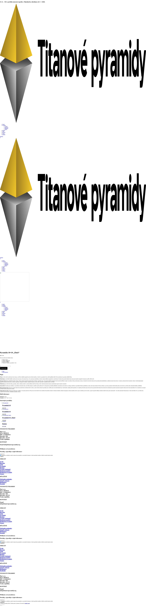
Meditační (6, 128)
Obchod (3, 305)
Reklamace (3, 482)
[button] (74, 125)
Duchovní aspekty (5, 471)
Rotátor (3, 130)
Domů (3, 124)
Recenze (3, 132)
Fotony (6, 129)
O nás (3, 133)
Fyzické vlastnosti (5, 469)
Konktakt (3, 570)
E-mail (1, 454)
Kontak (2, 533)
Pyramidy (4, 125)
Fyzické (6, 126)
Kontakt (3, 134)
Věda (3, 131)
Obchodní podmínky (6, 479)
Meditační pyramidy (6, 472)
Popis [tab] (3, 371)
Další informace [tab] (5, 372)
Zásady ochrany (4, 481)
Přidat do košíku (3, 368)
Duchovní (6, 127)
